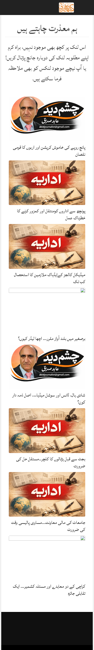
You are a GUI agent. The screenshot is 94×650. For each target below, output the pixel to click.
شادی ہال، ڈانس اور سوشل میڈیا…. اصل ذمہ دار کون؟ (48, 398)
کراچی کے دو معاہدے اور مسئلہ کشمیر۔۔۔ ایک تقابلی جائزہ (49, 590)
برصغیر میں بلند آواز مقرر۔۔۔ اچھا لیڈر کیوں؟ (51, 338)
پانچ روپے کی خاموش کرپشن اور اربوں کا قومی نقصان (49, 151)
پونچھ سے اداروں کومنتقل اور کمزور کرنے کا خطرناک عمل (51, 214)
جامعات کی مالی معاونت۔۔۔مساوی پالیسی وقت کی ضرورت (48, 526)
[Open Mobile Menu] (83, 8)
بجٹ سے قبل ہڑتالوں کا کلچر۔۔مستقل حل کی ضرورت (50, 462)
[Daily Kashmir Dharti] (66, 7)
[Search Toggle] (25, 8)
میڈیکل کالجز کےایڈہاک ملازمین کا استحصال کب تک (49, 278)
